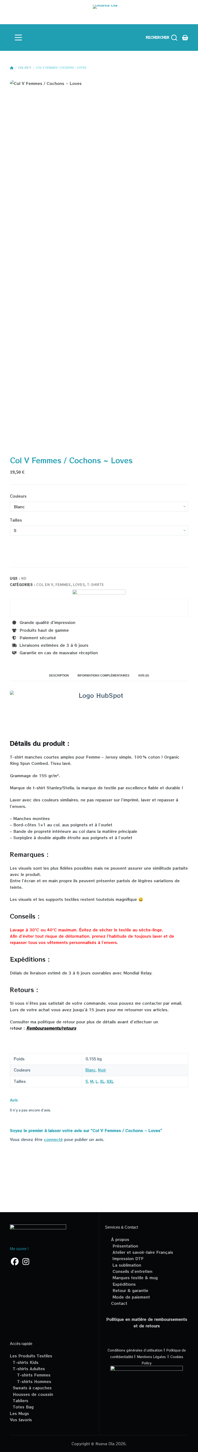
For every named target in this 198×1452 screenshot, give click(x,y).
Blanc (90, 1069)
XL (102, 1081)
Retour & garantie (129, 1290)
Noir (102, 1069)
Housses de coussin (31, 1394)
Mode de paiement (130, 1297)
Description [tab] (59, 675)
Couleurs (18, 496)
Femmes (63, 584)
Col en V (44, 584)
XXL (110, 1081)
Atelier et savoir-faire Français (142, 1252)
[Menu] (18, 37)
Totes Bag (22, 1407)
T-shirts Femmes (30, 1375)
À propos (120, 1239)
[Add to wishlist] (14, 561)
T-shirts (95, 584)
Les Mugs (19, 1413)
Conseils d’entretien (131, 1271)
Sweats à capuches (31, 1388)
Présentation (124, 1246)
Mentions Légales (151, 1356)
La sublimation (126, 1265)
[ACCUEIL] (12, 68)
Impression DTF (127, 1258)
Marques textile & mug (134, 1277)
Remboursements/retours (51, 1028)
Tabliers (19, 1400)
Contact (119, 1303)
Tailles (16, 520)
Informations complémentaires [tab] (103, 675)
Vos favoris (21, 1419)
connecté (53, 1139)
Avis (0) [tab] (143, 675)
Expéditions (123, 1284)
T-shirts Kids (24, 1362)
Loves (79, 584)
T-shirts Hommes (30, 1381)
